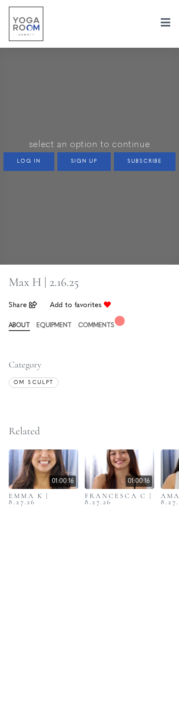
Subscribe (144, 161)
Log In (29, 161)
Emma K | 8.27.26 (29, 499)
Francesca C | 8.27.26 (118, 499)
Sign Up (84, 161)
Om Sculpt (33, 382)
